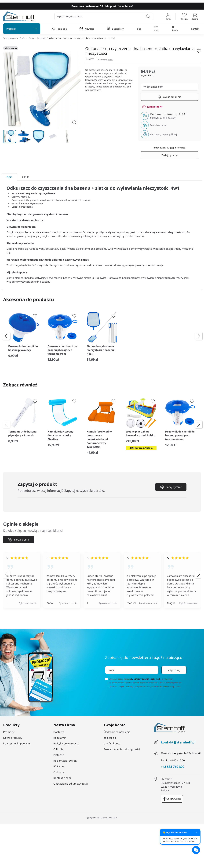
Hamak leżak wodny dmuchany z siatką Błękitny (60, 435)
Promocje (62, 28)
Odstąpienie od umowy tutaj (70, 783)
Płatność (58, 755)
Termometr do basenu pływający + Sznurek (22, 433)
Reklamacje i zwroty (65, 760)
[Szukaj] (148, 16)
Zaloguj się (110, 737)
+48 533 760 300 (172, 767)
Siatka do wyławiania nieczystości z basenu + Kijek (101, 350)
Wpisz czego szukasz (69, 16)
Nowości (89, 28)
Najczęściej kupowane (16, 743)
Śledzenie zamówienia (117, 732)
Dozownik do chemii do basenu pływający (23, 348)
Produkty (11, 28)
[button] (195, 16)
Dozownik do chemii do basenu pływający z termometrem (62, 350)
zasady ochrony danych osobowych (143, 679)
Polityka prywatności (65, 743)
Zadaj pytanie (169, 155)
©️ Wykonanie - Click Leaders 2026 (102, 817)
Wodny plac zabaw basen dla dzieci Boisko (140, 433)
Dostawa (58, 732)
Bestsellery (118, 28)
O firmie (175, 28)
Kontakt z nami (62, 778)
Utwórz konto (112, 743)
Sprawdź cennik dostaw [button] (162, 117)
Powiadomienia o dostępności (122, 749)
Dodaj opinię (21, 539)
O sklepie (59, 772)
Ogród (22, 38)
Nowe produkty (12, 737)
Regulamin (59, 737)
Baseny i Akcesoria (37, 38)
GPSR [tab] (25, 177)
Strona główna (9, 38)
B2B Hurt (156, 28)
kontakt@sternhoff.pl (178, 742)
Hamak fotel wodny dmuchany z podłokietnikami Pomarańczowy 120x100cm (99, 439)
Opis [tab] (9, 177)
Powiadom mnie (171, 97)
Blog (138, 28)
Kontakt (195, 28)
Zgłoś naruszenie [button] (28, 603)
